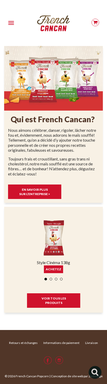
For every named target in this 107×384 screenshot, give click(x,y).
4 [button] (61, 279)
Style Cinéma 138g (53, 262)
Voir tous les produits (53, 300)
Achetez (53, 269)
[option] (53, 247)
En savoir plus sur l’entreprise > (34, 192)
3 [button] (56, 279)
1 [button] (46, 279)
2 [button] (51, 279)
